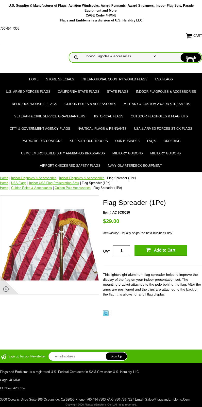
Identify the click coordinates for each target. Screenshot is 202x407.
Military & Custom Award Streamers (157, 104)
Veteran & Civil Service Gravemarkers (49, 116)
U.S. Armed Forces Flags (28, 91)
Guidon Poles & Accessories (90, 104)
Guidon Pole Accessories (73, 188)
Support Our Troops (89, 141)
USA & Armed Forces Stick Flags (163, 128)
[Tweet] (106, 315)
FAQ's (151, 141)
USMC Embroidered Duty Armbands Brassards (63, 153)
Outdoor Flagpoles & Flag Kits (159, 116)
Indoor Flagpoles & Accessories (166, 91)
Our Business (127, 141)
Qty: (106, 251)
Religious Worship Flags (34, 104)
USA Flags (164, 79)
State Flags (118, 91)
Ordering (172, 141)
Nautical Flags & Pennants (102, 128)
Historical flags (108, 116)
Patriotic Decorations (42, 141)
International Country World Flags (115, 79)
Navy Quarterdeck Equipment (135, 165)
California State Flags (79, 91)
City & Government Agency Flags (40, 128)
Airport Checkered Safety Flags (70, 165)
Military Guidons (127, 153)
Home (34, 79)
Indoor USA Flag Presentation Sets (54, 183)
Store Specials (60, 79)
